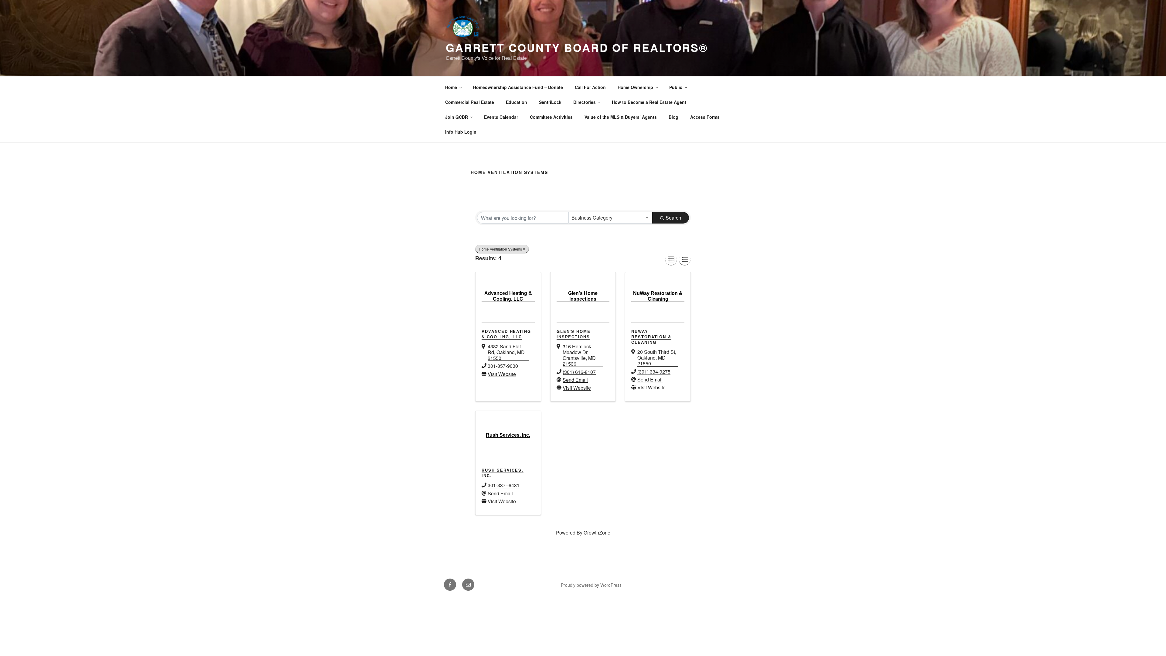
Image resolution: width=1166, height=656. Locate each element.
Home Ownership (635, 87)
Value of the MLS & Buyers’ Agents (621, 117)
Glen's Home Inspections (574, 334)
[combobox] (611, 218)
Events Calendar (501, 117)
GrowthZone (597, 532)
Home (451, 87)
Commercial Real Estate (469, 102)
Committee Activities (551, 117)
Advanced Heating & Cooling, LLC (506, 334)
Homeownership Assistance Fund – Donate (518, 87)
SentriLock (550, 102)
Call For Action (590, 87)
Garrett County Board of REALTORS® (577, 47)
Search (673, 217)
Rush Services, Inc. (502, 472)
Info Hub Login (460, 132)
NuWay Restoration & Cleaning (651, 336)
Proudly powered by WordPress (591, 585)
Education (516, 102)
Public (675, 87)
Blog (673, 117)
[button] (671, 260)
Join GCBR (456, 117)
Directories (584, 102)
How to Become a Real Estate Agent (649, 102)
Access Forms (705, 117)
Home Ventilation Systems (500, 248)
